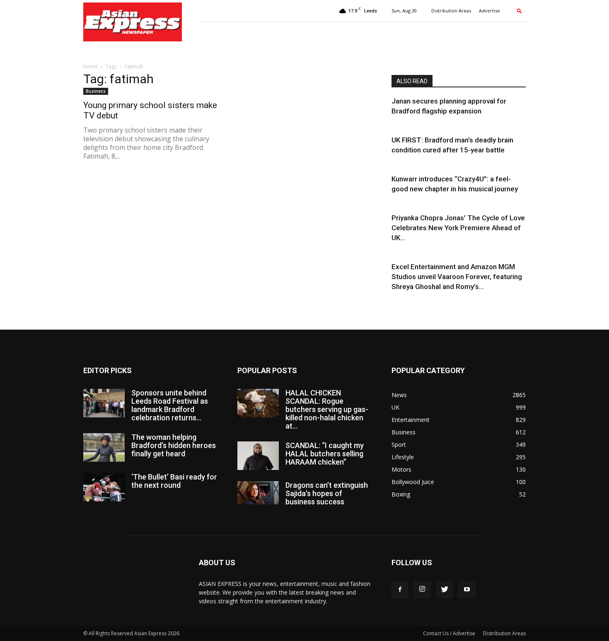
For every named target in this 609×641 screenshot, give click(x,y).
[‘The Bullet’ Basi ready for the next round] (104, 487)
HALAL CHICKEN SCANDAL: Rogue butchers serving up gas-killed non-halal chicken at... (326, 409)
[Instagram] (422, 589)
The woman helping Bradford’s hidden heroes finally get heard (173, 445)
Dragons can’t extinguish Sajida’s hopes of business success (326, 493)
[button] (519, 10)
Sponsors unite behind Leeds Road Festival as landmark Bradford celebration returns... (169, 405)
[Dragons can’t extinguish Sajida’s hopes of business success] (258, 492)
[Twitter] (444, 589)
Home (90, 66)
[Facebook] (400, 589)
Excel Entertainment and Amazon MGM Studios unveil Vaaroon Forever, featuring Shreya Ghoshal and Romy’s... (457, 277)
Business (96, 91)
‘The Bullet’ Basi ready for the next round (174, 480)
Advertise (489, 10)
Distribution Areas (451, 10)
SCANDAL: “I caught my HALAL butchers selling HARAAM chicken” (324, 453)
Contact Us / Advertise (449, 633)
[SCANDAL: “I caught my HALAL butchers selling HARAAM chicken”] (258, 455)
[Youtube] (467, 589)
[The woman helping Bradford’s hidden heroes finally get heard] (104, 447)
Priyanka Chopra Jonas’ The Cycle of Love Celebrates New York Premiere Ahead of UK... (458, 228)
